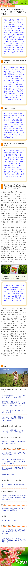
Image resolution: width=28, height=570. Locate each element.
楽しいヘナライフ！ (8, 6)
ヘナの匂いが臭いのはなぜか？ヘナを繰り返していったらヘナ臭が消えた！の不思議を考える (14, 497)
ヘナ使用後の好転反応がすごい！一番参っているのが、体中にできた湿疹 (14, 396)
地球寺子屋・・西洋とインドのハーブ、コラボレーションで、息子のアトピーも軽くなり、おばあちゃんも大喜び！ (14, 403)
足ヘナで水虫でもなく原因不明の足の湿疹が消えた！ (14, 469)
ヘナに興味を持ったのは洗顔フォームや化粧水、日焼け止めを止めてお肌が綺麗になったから (14, 540)
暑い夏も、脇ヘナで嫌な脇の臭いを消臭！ (13, 485)
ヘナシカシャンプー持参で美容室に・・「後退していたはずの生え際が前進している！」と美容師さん (14, 418)
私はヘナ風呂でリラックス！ (10, 520)
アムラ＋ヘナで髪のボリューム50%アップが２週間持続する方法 (13, 442)
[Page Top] (25, 565)
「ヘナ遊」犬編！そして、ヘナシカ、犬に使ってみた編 (14, 411)
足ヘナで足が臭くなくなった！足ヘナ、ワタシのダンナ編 (14, 453)
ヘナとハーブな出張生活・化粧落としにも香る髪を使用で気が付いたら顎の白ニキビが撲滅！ (14, 531)
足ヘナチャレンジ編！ (8, 475)
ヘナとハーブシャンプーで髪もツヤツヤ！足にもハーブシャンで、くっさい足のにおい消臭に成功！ (14, 461)
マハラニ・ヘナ (11, 22)
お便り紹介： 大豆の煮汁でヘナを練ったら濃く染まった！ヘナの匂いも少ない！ (14, 431)
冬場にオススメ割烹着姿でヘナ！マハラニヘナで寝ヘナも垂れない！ (14, 509)
